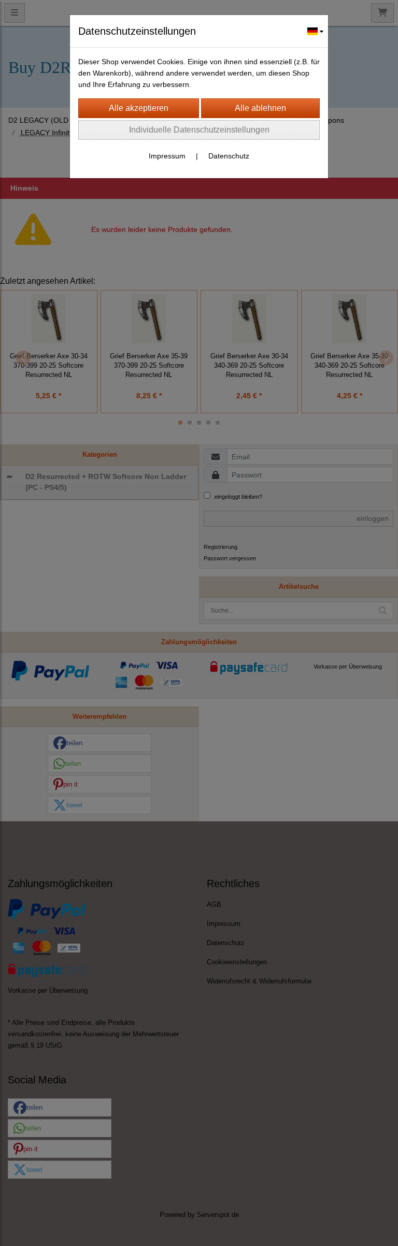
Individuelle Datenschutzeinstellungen (199, 129)
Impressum (167, 156)
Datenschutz (228, 156)
